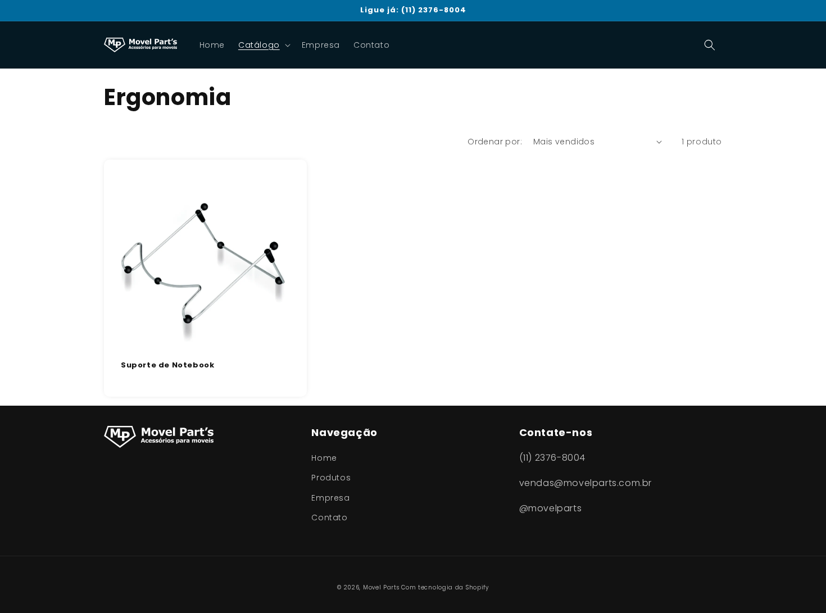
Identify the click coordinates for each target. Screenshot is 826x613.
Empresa (330, 497)
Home (324, 458)
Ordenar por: (495, 141)
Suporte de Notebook (167, 365)
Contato (329, 517)
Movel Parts (381, 587)
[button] (263, 45)
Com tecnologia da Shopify (445, 587)
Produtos (331, 477)
